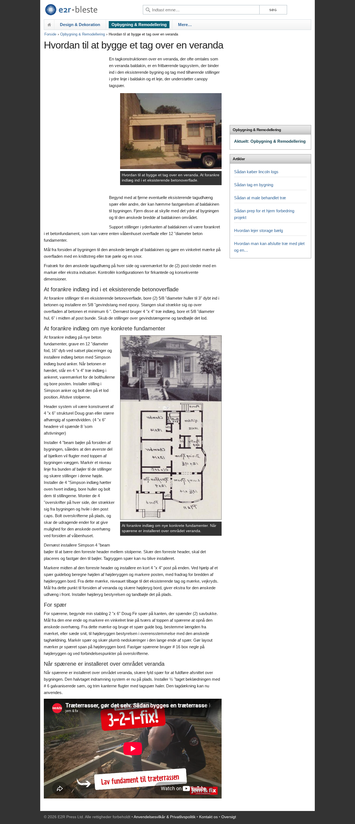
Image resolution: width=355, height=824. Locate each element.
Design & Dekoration (80, 24)
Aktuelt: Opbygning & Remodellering (270, 141)
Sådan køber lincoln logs (256, 171)
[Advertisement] (75, 140)
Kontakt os (208, 817)
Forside (50, 34)
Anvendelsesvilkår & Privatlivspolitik (165, 817)
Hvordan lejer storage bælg (258, 230)
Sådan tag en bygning (253, 184)
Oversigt (228, 817)
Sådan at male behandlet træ (260, 197)
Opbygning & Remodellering (139, 24)
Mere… (185, 24)
